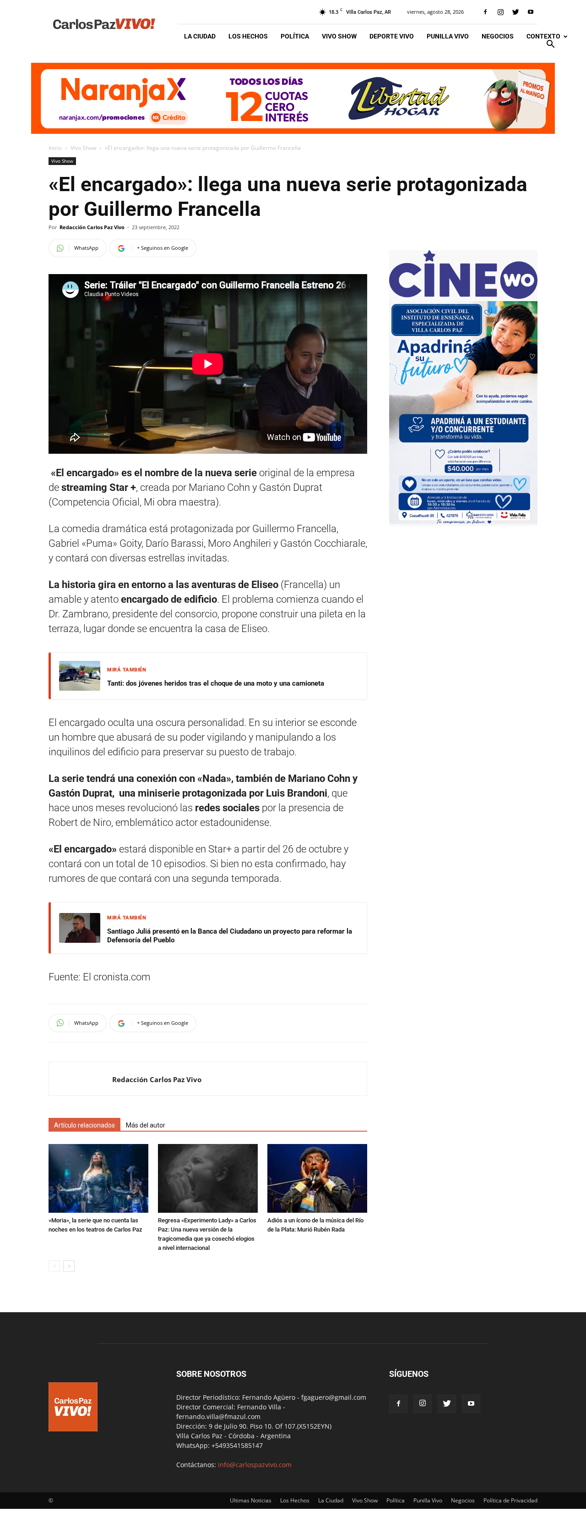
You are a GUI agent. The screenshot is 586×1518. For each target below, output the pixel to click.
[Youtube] (530, 12)
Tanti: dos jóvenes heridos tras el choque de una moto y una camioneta (215, 683)
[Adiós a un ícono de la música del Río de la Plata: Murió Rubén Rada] (317, 1178)
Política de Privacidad (510, 1500)
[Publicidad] (293, 98)
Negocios (498, 36)
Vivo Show (339, 36)
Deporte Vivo (391, 36)
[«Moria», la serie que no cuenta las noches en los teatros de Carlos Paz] (98, 1178)
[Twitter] (515, 12)
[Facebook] (485, 12)
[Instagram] (500, 12)
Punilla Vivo (448, 36)
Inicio (55, 148)
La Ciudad (200, 36)
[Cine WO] (463, 296)
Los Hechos (248, 36)
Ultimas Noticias (250, 1500)
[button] (550, 45)
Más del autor (145, 1125)
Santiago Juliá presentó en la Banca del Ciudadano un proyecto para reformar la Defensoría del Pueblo (229, 936)
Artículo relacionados (84, 1125)
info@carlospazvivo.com (255, 1464)
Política (295, 36)
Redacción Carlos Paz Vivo (92, 227)
